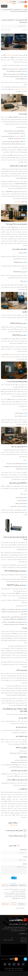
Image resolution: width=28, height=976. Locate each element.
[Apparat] (18, 964)
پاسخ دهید (6, 885)
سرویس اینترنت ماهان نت (8, 940)
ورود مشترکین (4, 2)
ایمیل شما (25, 856)
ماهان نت (25, 9)
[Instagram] (9, 964)
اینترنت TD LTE (10, 55)
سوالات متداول (15, 825)
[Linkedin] (5, 964)
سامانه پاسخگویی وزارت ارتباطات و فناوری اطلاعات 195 (13, 968)
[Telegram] (23, 964)
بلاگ (12, 938)
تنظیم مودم (8, 160)
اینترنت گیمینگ (24, 941)
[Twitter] (14, 964)
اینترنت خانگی (4, 6)
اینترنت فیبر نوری (23, 940)
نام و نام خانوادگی (23, 849)
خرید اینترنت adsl (17, 136)
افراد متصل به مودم (18, 201)
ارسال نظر (14, 878)
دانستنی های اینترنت (17, 9)
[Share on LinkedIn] (2, 30)
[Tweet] (9, 30)
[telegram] (5, 30)
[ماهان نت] (23, 2)
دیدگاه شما (25, 864)
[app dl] (25, 959)
